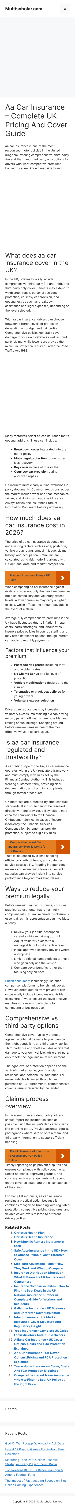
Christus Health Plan (29, 1232)
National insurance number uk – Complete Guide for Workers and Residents (38, 1299)
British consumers (17, 981)
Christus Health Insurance (33, 1237)
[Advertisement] (37, 58)
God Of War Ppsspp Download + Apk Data (34, 1443)
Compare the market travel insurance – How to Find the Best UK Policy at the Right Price (41, 1380)
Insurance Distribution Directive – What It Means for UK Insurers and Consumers (39, 1277)
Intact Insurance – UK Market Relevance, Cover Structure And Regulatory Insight (37, 1322)
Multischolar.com (23, 8)
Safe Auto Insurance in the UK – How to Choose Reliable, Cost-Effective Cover (41, 1255)
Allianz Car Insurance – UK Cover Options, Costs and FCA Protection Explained (39, 1344)
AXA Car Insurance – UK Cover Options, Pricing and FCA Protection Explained (40, 1357)
